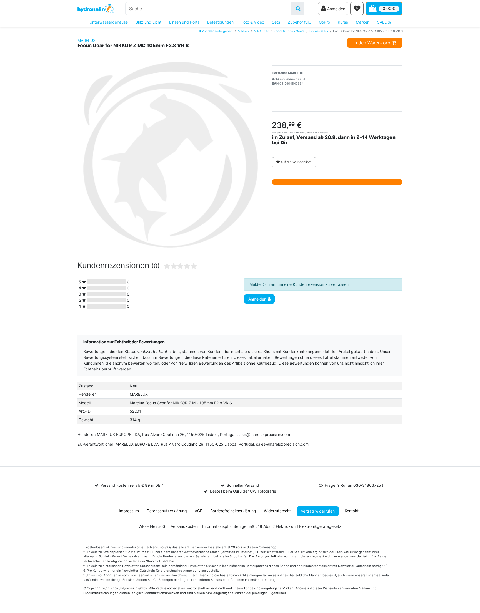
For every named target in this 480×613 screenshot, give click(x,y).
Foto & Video (252, 22)
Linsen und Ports (184, 22)
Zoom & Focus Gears (289, 31)
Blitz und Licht (148, 22)
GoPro (324, 22)
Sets (276, 22)
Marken (362, 22)
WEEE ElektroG (152, 526)
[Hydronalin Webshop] (96, 8)
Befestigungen (220, 22)
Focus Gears (318, 31)
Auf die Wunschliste (296, 162)
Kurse (343, 22)
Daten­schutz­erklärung (167, 510)
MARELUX (261, 31)
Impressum (129, 510)
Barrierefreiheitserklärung (233, 510)
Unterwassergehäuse (108, 22)
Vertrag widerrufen (318, 511)
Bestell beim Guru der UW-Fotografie (243, 491)
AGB (198, 510)
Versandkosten (184, 526)
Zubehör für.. (299, 22)
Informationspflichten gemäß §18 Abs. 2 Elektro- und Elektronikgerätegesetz (271, 526)
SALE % (384, 22)
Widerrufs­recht (277, 510)
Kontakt (352, 510)
